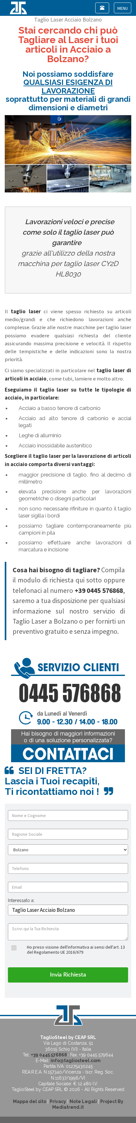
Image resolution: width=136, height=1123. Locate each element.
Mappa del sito (29, 1101)
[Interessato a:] (21, 905)
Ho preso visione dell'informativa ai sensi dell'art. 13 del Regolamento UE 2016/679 (76, 949)
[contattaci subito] (68, 710)
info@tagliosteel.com (76, 1060)
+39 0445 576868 (49, 1054)
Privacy (58, 1101)
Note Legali (83, 1101)
